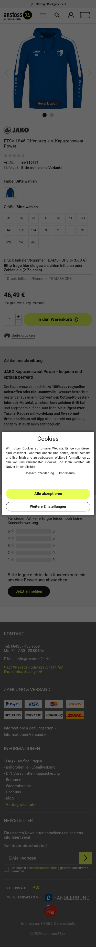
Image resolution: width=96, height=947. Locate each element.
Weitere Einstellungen (48, 506)
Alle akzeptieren (48, 493)
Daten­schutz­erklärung (39, 473)
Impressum (67, 473)
